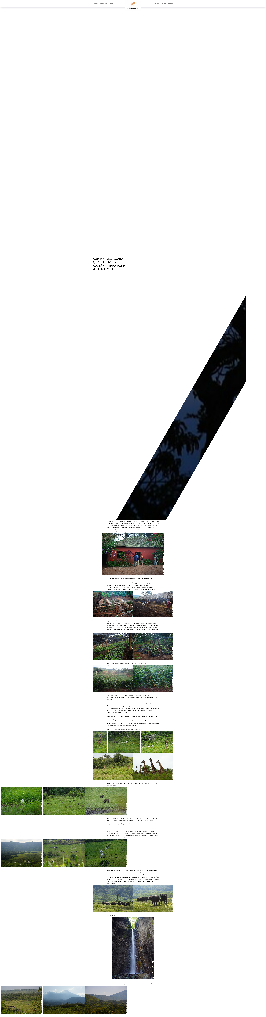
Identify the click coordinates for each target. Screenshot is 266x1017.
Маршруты (156, 3)
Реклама (164, 3)
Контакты (170, 3)
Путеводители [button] (103, 3)
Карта (111, 3)
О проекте (95, 3)
